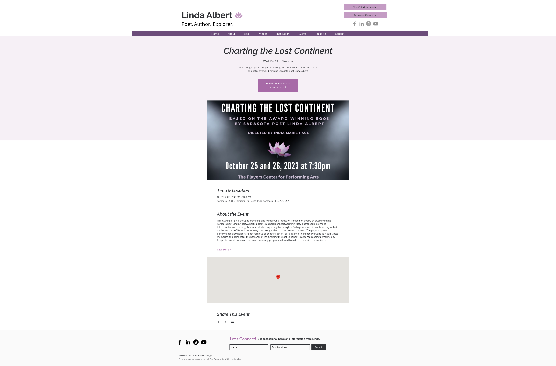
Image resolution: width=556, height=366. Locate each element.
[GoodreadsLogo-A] (369, 24)
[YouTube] (376, 24)
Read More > (224, 249)
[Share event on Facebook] (218, 322)
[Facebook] (354, 24)
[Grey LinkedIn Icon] (362, 24)
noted (203, 359)
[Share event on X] (225, 322)
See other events (278, 87)
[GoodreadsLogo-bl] (196, 342)
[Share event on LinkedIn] (232, 322)
